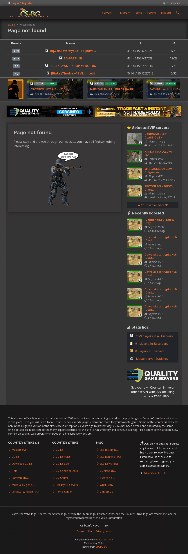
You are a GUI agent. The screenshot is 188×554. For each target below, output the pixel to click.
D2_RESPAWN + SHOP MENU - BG (73, 66)
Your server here (152, 205)
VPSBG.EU (101, 546)
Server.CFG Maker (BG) (25, 492)
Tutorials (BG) (108, 478)
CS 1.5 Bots (63, 463)
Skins (139, 12)
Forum (151, 12)
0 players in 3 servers (149, 351)
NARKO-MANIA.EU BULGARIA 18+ (108, 89)
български (172, 3)
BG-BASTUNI (73, 58)
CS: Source (62, 478)
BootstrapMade (104, 539)
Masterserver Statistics (152, 359)
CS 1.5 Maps (63, 456)
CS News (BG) (108, 471)
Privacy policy (104, 531)
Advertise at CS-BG (155, 473)
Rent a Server (64, 492)
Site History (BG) (110, 450)
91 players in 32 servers (151, 344)
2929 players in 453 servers (154, 336)
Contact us (106, 492)
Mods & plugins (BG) (24, 485)
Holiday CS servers (67, 485)
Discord (166, 12)
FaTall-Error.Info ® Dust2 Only (167, 89)
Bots (14, 471)
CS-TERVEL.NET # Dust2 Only (46, 89)
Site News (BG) (109, 463)
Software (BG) (20, 478)
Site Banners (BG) (110, 456)
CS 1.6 (15, 456)
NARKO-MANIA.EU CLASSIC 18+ (156, 136)
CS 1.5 (59, 450)
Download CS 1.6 (22, 463)
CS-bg (11, 24)
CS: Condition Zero (67, 471)
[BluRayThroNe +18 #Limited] (73, 73)
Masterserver (20, 450)
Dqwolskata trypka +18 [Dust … (73, 51)
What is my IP (108, 485)
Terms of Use (84, 531)
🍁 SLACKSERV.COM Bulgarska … (158, 170)
